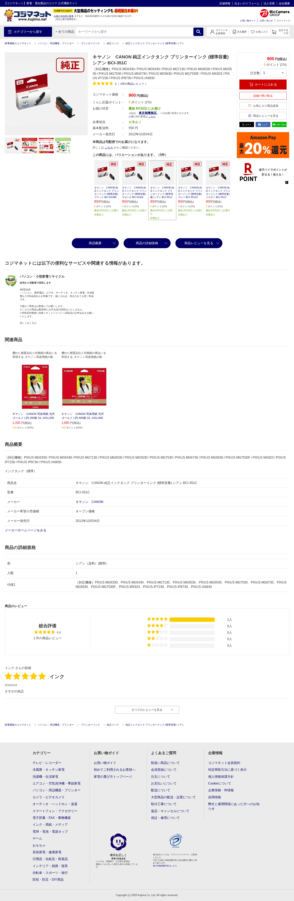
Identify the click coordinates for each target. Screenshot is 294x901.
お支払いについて (164, 783)
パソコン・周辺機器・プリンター (56, 43)
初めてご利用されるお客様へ (114, 769)
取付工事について (164, 804)
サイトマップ (283, 20)
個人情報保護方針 (221, 776)
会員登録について (164, 769)
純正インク (113, 43)
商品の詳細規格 (147, 243)
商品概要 (95, 243)
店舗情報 (224, 3)
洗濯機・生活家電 (45, 776)
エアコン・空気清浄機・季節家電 (57, 783)
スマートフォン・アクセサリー (55, 811)
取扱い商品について (165, 763)
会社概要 (284, 3)
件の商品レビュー (132, 83)
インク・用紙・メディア (50, 824)
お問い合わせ (266, 20)
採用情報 (214, 797)
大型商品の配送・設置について (173, 797)
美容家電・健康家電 (47, 852)
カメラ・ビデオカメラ (49, 797)
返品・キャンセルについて (170, 811)
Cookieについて (219, 783)
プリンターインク (90, 43)
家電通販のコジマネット (18, 43)
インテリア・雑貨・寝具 (50, 866)
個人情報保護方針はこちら (165, 866)
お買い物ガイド (248, 20)
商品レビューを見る (198, 243)
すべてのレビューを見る (147, 709)
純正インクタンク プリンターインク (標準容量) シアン (155, 43)
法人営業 (269, 3)
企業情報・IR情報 (221, 790)
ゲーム (37, 838)
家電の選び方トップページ (113, 776)
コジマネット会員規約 (224, 763)
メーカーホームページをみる (26, 530)
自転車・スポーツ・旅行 (50, 872)
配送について (160, 790)
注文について (160, 776)
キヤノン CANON (89, 502)
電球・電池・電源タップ (50, 831)
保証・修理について (165, 817)
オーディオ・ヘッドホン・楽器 (55, 804)
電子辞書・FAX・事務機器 (52, 817)
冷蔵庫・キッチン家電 (49, 769)
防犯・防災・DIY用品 (48, 879)
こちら (109, 147)
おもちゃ (39, 845)
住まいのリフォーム (247, 3)
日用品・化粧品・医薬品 (50, 859)
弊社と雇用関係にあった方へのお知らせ (233, 806)
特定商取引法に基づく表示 (227, 769)
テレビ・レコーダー (47, 763)
